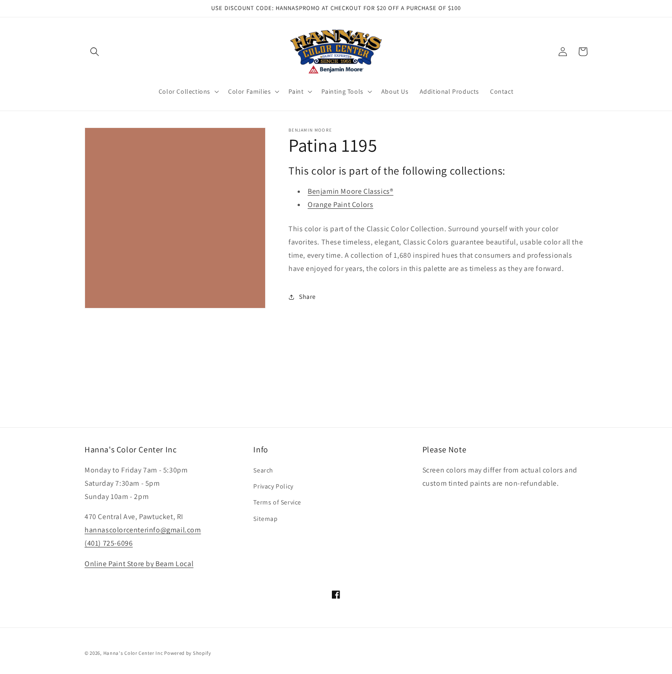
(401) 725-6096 (109, 543)
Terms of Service (277, 502)
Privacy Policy (273, 486)
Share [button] (307, 296)
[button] (95, 52)
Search (263, 470)
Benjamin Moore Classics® (350, 191)
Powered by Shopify (187, 653)
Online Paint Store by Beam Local (139, 563)
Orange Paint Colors (340, 204)
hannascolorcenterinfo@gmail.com (143, 530)
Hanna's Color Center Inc (133, 653)
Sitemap (265, 519)
